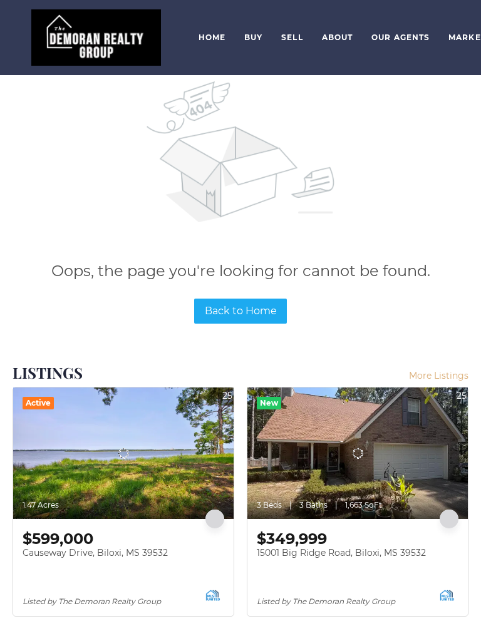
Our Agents (400, 37)
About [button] (337, 37)
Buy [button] (253, 37)
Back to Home (241, 311)
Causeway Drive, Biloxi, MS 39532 (95, 552)
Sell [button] (292, 37)
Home (212, 37)
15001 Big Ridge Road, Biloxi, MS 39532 (341, 552)
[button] (96, 37)
